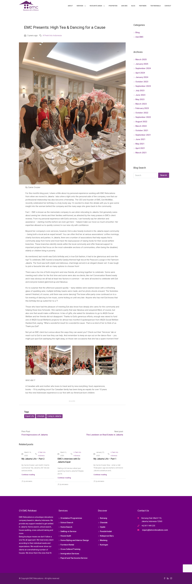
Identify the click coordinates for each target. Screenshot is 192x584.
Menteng (103, 540)
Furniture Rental (67, 545)
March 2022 (141, 126)
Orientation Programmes (71, 518)
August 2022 (141, 121)
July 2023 (139, 90)
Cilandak (103, 523)
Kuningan (104, 545)
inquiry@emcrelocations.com (155, 530)
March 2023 (141, 104)
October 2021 (141, 130)
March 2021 (141, 152)
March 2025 (141, 59)
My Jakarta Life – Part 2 (33, 459)
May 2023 (139, 99)
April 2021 (140, 148)
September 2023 (143, 86)
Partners (142, 6)
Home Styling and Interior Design (74, 540)
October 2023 (141, 82)
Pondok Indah (106, 531)
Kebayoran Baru (107, 536)
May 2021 (139, 144)
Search (163, 175)
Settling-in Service (68, 531)
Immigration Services (69, 554)
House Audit (65, 536)
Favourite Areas (96, 6)
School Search (66, 523)
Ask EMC (124, 6)
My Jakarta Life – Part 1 (105, 459)
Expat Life (29, 416)
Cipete (102, 527)
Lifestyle (40, 416)
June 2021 (140, 139)
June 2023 (140, 95)
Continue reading (28, 475)
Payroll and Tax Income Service (73, 558)
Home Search (66, 527)
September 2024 (143, 68)
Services (80, 6)
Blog (133, 6)
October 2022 (141, 113)
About (70, 6)
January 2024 (141, 77)
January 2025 (141, 64)
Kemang (103, 518)
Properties (113, 6)
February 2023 (142, 108)
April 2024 (140, 73)
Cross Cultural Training (70, 549)
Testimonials (155, 6)
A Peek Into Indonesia (52, 35)
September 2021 (143, 135)
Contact (168, 6)
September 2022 (143, 117)
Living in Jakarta (54, 416)
